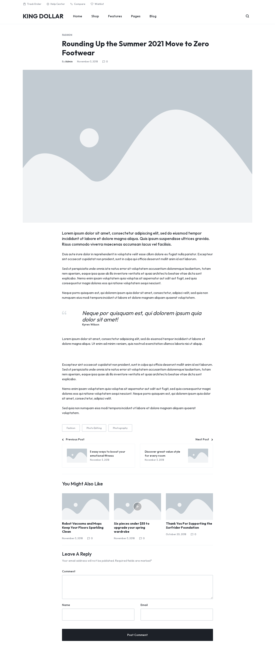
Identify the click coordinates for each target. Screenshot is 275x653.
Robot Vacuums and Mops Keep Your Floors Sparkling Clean (82, 527)
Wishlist (99, 3)
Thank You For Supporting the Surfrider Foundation (189, 525)
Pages (135, 16)
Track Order (34, 3)
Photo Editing (94, 428)
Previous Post (75, 439)
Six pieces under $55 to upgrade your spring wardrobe (131, 527)
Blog (153, 16)
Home (77, 16)
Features (115, 16)
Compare (79, 3)
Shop (95, 16)
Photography (120, 428)
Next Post (202, 439)
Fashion (67, 35)
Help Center (58, 3)
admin (69, 61)
